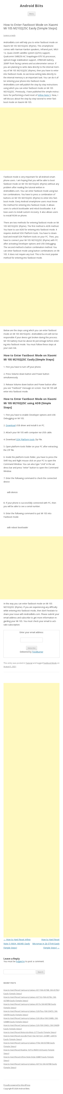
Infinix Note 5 (44, 95)
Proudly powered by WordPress (17, 1085)
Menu (31, 14)
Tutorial (29, 663)
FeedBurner (37, 651)
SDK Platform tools (25, 439)
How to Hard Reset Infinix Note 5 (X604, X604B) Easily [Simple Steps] (17, 943)
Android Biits (31, 6)
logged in (20, 961)
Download (11, 425)
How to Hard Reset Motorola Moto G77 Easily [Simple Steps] (30, 1032)
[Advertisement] (31, 139)
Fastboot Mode (50, 663)
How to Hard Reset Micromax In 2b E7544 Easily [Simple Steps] (45, 943)
